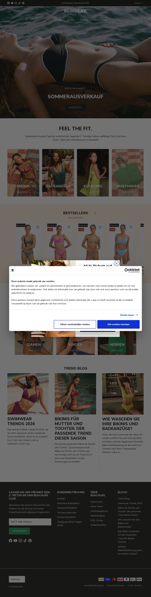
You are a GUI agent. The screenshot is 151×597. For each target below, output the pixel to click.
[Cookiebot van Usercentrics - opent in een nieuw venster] (127, 270)
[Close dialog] (116, 263)
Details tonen (127, 315)
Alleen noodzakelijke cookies (75, 324)
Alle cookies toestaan (118, 324)
